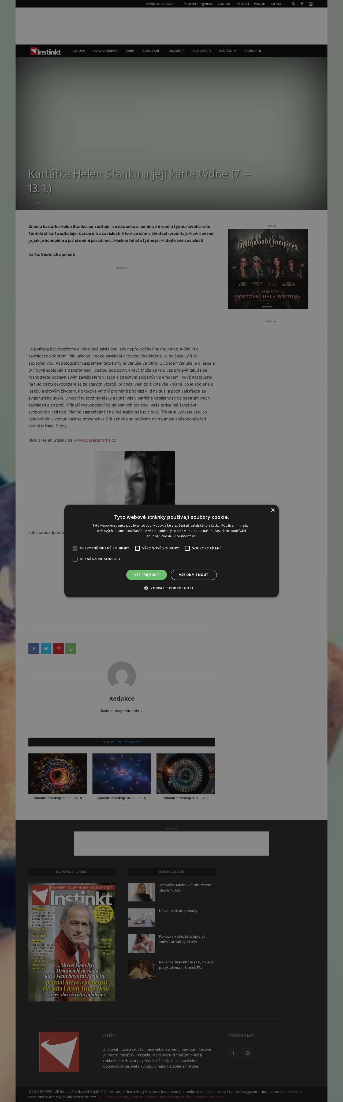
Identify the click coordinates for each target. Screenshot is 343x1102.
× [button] (273, 510)
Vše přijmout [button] (146, 574)
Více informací (185, 536)
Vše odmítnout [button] (193, 574)
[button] (171, 588)
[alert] (171, 551)
